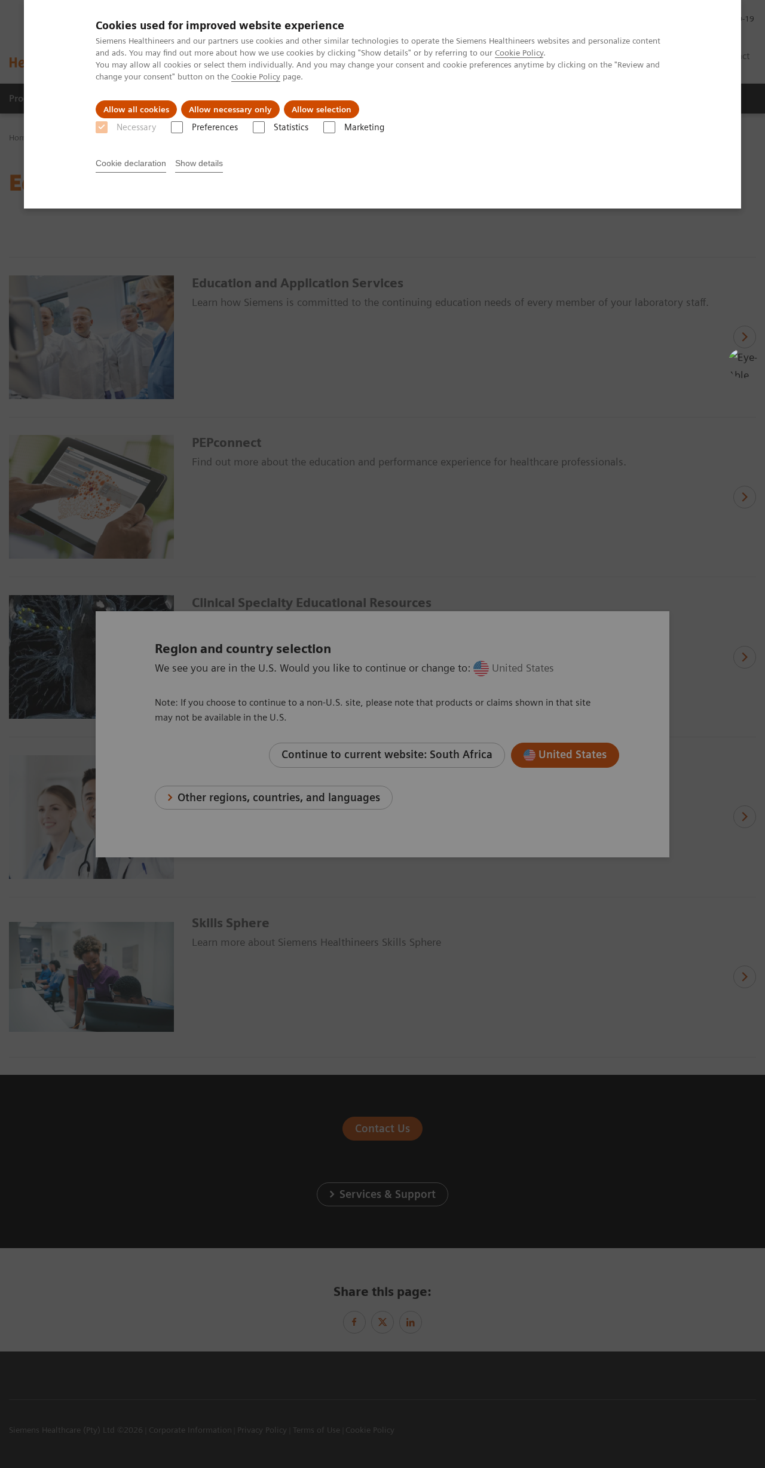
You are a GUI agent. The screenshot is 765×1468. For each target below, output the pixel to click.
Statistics (291, 127)
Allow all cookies (136, 109)
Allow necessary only (230, 109)
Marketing (364, 127)
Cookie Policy (519, 52)
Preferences (215, 127)
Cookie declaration (131, 163)
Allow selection (321, 109)
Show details (199, 163)
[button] (743, 363)
